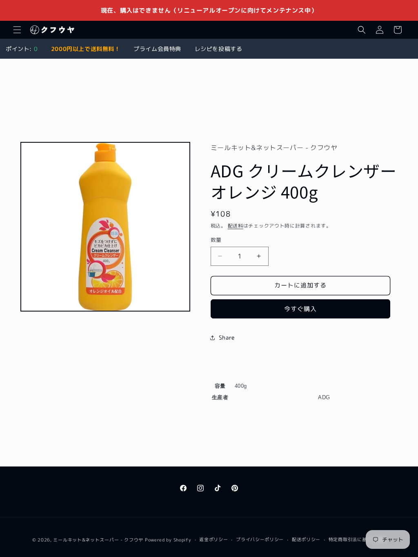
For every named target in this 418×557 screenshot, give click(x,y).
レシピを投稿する (218, 49)
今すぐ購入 (300, 309)
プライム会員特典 (157, 49)
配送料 (235, 225)
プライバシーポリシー (260, 539)
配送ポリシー (306, 539)
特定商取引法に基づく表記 (357, 539)
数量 (216, 239)
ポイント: (22, 49)
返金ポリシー (213, 539)
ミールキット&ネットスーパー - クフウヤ (98, 540)
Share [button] (227, 337)
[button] (17, 30)
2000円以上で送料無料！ (85, 49)
